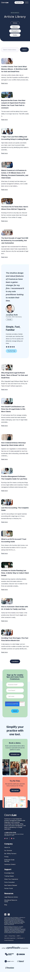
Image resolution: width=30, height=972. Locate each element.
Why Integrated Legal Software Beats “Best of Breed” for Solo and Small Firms (14, 375)
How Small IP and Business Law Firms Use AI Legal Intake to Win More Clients (13, 409)
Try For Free (11, 351)
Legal (5, 935)
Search (24, 49)
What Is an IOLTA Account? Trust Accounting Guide (13, 540)
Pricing (6, 856)
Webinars (15, 27)
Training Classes (9, 876)
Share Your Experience (11, 879)
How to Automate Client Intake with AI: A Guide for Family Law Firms (14, 608)
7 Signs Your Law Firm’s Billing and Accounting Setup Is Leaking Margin (14, 138)
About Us (7, 847)
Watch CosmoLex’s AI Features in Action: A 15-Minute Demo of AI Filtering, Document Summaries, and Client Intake (14, 174)
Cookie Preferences (9, 940)
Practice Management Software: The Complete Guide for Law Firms (14, 477)
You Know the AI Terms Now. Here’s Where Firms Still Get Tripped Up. (14, 208)
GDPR (18, 935)
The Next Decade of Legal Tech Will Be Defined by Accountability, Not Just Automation (14, 240)
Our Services (8, 850)
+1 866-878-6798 (10, 832)
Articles (15, 23)
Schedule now (15, 754)
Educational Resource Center (10, 900)
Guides (15, 35)
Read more (4, 83)
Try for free (19, 2)
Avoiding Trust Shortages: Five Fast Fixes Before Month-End (14, 639)
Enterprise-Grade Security (9, 860)
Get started (15, 790)
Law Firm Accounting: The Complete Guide (15, 509)
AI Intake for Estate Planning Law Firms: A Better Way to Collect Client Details (15, 573)
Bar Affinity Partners (10, 853)
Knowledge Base (9, 873)
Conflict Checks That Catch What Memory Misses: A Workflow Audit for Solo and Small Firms (14, 69)
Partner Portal (8, 888)
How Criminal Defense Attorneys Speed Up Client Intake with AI (13, 444)
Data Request (20, 938)
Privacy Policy (12, 935)
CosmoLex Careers (9, 864)
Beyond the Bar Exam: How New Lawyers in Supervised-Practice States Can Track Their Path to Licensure (13, 104)
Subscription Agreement (9, 938)
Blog (5, 904)
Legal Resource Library (11, 897)
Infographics (15, 31)
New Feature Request (10, 885)
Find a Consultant (9, 882)
